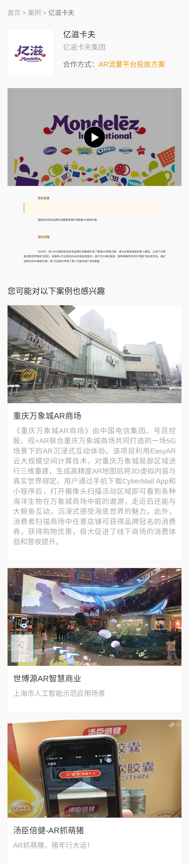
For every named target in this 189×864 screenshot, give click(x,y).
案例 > (37, 12)
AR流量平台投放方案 (131, 64)
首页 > (17, 12)
